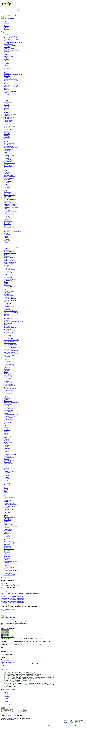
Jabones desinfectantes (10, 126)
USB (5, 358)
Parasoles (6, 510)
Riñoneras (7, 173)
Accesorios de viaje (9, 503)
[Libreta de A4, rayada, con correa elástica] (12, 596)
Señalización (7, 294)
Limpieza (6, 314)
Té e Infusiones (8, 326)
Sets (5, 60)
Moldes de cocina (9, 318)
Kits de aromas (8, 129)
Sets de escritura (8, 276)
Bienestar (7, 115)
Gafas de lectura (8, 297)
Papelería (7, 395)
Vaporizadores (8, 144)
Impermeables (8, 404)
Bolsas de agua (8, 118)
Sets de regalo (8, 356)
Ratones (6, 236)
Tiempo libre (7, 485)
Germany (6, 692)
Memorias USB (8, 68)
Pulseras (6, 477)
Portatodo (6, 381)
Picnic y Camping (9, 497)
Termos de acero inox (10, 539)
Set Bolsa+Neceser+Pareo (11, 39)
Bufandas (6, 445)
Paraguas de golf (8, 408)
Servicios (6, 26)
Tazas (5, 254)
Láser (5, 57)
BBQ (5, 486)
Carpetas (6, 370)
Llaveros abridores (9, 335)
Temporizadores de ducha (11, 147)
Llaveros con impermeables (11, 340)
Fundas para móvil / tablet (11, 211)
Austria (6, 698)
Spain (5, 699)
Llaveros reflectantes (9, 355)
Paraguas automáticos (10, 407)
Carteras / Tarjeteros (9, 524)
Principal (6, 21)
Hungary (6, 693)
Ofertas (6, 24)
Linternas (6, 59)
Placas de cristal (8, 390)
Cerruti (6, 427)
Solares (6, 62)
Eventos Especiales (9, 189)
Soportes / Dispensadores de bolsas (13, 321)
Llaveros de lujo (8, 572)
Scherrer (6, 431)
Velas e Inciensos (8, 146)
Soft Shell (6, 480)
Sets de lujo (7, 422)
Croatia (6, 701)
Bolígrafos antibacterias (10, 257)
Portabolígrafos (8, 378)
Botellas (6, 66)
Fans (5, 491)
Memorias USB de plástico (11, 85)
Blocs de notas (8, 396)
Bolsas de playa (8, 160)
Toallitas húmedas (9, 143)
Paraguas (6, 405)
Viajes (6, 515)
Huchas (6, 100)
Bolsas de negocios (9, 158)
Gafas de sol (7, 462)
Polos (5, 474)
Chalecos (6, 451)
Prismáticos (7, 292)
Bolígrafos (7, 54)
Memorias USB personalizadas (13, 74)
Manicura (6, 131)
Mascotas (6, 108)
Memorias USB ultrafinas (11, 86)
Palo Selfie (7, 71)
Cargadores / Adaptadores (11, 207)
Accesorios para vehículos (11, 504)
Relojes (6, 413)
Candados (6, 523)
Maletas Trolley (8, 529)
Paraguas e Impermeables (11, 402)
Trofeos (6, 112)
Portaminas (7, 271)
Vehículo (6, 501)
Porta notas (7, 391)
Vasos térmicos (8, 541)
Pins (5, 111)
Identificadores (8, 102)
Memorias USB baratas (10, 79)
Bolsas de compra (9, 155)
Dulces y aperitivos (9, 195)
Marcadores (7, 268)
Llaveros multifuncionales (11, 353)
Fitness (6, 124)
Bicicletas (6, 507)
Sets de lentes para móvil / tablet (12, 231)
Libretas (6, 77)
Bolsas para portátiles (9, 163)
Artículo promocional (10, 91)
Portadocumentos (8, 379)
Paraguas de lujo (8, 410)
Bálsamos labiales (9, 117)
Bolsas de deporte (9, 156)
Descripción (4, 619)
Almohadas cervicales (10, 506)
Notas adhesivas (8, 376)
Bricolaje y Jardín (9, 280)
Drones (6, 208)
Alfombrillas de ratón (9, 361)
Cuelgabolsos (7, 121)
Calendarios (7, 369)
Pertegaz (6, 439)
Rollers (6, 274)
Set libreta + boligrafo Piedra (11, 36)
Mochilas (6, 70)
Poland (6, 695)
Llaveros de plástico (9, 352)
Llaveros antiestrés (9, 337)
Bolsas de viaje (8, 161)
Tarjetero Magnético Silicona (12, 37)
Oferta (8, 593)
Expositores (7, 97)
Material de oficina (9, 373)
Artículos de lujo (9, 567)
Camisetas (7, 448)
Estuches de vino (8, 564)
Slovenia (6, 696)
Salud (5, 140)
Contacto (6, 29)
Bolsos (6, 164)
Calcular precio (5, 660)
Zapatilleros (7, 179)
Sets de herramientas (9, 295)
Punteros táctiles (8, 272)
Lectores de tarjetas (9, 218)
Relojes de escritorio (9, 385)
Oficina (6, 359)
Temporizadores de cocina (11, 327)
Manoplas (6, 315)
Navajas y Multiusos (9, 291)
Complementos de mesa (10, 305)
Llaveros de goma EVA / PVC (12, 347)
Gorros (6, 466)
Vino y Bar (7, 544)
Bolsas (6, 152)
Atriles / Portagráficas (10, 388)
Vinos (5, 565)
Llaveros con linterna (9, 341)
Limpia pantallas (8, 219)
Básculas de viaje (8, 518)
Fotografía (7, 210)
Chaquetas (7, 453)
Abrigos (6, 443)
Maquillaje (7, 132)
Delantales (7, 309)
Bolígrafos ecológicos (10, 262)
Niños (5, 495)
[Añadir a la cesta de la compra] (2, 617)
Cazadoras (7, 449)
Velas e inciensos (8, 332)
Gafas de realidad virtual (10, 213)
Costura (6, 282)
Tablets (6, 233)
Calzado (6, 446)
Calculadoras (7, 367)
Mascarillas (7, 47)
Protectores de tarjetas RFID (11, 543)
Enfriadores (7, 555)
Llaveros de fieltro (9, 346)
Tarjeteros (6, 73)
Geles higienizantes (9, 48)
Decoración (7, 243)
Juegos (6, 492)
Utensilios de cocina (9, 330)
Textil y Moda (8, 442)
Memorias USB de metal (10, 82)
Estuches (6, 265)
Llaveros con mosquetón (10, 344)
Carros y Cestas (8, 166)
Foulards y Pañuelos (9, 460)
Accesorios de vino (9, 549)
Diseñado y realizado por (7, 719)
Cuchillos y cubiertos (9, 306)
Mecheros (6, 109)
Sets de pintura (8, 277)
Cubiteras (6, 562)
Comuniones (7, 187)
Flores (5, 99)
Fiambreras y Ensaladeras (11, 312)
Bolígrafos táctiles (9, 263)
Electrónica (7, 196)
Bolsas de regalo (8, 175)
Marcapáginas (8, 375)
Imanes (6, 103)
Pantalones (7, 472)
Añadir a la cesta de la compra (12, 617)
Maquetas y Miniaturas (10, 114)
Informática (7, 216)
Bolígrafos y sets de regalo (11, 570)
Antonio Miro (7, 424)
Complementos (8, 185)
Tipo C (6, 88)
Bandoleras (7, 153)
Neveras (6, 170)
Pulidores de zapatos (9, 538)
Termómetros (7, 329)
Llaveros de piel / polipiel (11, 350)
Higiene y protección (10, 45)
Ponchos (6, 475)
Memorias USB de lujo (10, 568)
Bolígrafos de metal (9, 259)
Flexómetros (7, 285)
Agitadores (7, 550)
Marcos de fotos (8, 317)
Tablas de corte (8, 323)
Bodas (5, 184)
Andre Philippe (8, 436)
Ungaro (6, 433)
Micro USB (7, 89)
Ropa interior (7, 478)
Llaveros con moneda (10, 343)
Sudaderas (7, 483)
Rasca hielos (7, 512)
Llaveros (6, 106)
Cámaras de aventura (9, 204)
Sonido (6, 225)
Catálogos (6, 27)
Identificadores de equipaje (11, 247)
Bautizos (6, 182)
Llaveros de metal (9, 349)
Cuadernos (7, 398)
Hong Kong (7, 702)
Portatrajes (7, 172)
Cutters (6, 283)
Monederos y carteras (10, 253)
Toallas (6, 141)
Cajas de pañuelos (9, 120)
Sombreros (7, 481)
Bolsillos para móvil (9, 202)
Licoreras (6, 527)
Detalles (9, 619)
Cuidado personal (9, 149)
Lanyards (6, 105)
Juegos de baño (8, 128)
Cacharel (6, 425)
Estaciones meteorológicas (11, 414)
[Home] (8, 6)
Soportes (6, 63)
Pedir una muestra (5, 663)
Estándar (6, 51)
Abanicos (6, 92)
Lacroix (6, 428)
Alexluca (6, 434)
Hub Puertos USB (9, 214)
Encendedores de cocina (10, 311)
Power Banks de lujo (9, 575)
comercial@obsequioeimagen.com (10, 591)
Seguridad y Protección (10, 298)
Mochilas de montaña (10, 176)
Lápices (6, 266)
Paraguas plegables (9, 411)
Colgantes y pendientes (10, 454)
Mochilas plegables (9, 178)
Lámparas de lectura (9, 286)
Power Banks (7, 224)
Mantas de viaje (8, 530)
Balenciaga (7, 437)
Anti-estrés (7, 94)
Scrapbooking (8, 193)
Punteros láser (8, 228)
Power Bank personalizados (12, 50)
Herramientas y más (10, 279)
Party (5, 190)
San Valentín (7, 192)
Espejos (6, 123)
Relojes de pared (8, 417)
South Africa (7, 704)
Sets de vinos (7, 558)
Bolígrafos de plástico (10, 260)
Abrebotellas (7, 301)
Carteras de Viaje (8, 56)
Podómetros (7, 138)
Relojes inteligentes (9, 227)
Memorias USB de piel (10, 83)
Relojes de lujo (8, 420)
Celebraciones (8, 181)
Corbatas (6, 459)
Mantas (6, 469)
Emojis (6, 237)
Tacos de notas (8, 401)
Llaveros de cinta (8, 338)
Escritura (7, 256)
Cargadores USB (8, 509)
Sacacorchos (7, 556)
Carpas (6, 488)
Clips (5, 95)
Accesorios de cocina (9, 303)
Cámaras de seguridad (10, 205)
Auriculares (7, 201)
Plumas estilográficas (9, 269)
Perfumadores (7, 150)
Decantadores (7, 553)
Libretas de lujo (8, 573)
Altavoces (6, 53)
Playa (5, 498)
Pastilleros (7, 320)
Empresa (6, 23)
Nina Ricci (7, 430)
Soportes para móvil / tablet (11, 230)
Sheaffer (6, 440)
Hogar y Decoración (10, 300)
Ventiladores (7, 500)
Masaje (6, 135)
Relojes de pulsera (9, 419)
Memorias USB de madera (11, 80)
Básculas (6, 65)
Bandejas (6, 559)
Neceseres (7, 533)
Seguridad (7, 514)
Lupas (5, 289)
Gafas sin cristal (8, 463)
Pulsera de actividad (9, 234)
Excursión (7, 489)
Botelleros (7, 552)
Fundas (6, 167)
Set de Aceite (7, 546)
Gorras (6, 465)
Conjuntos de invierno (10, 457)
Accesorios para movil (10, 199)
